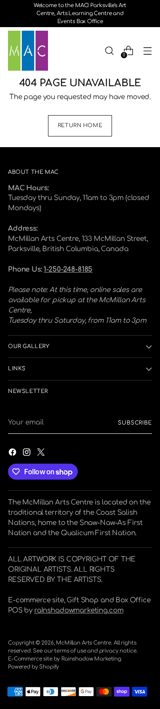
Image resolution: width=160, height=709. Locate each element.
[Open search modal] (109, 51)
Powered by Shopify (33, 667)
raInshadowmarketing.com (78, 610)
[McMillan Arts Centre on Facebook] (13, 454)
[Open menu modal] (147, 51)
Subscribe (135, 423)
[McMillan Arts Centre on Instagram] (27, 454)
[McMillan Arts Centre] (28, 51)
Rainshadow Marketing (91, 659)
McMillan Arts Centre (83, 643)
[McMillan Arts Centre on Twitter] (41, 454)
